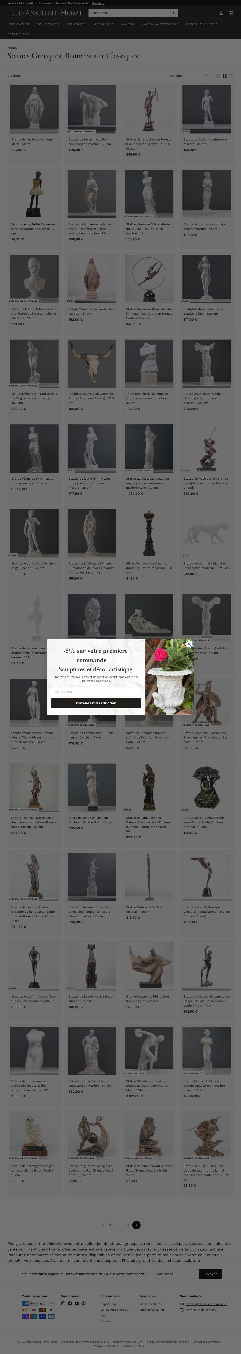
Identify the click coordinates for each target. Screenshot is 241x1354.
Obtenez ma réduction (96, 703)
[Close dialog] (189, 644)
